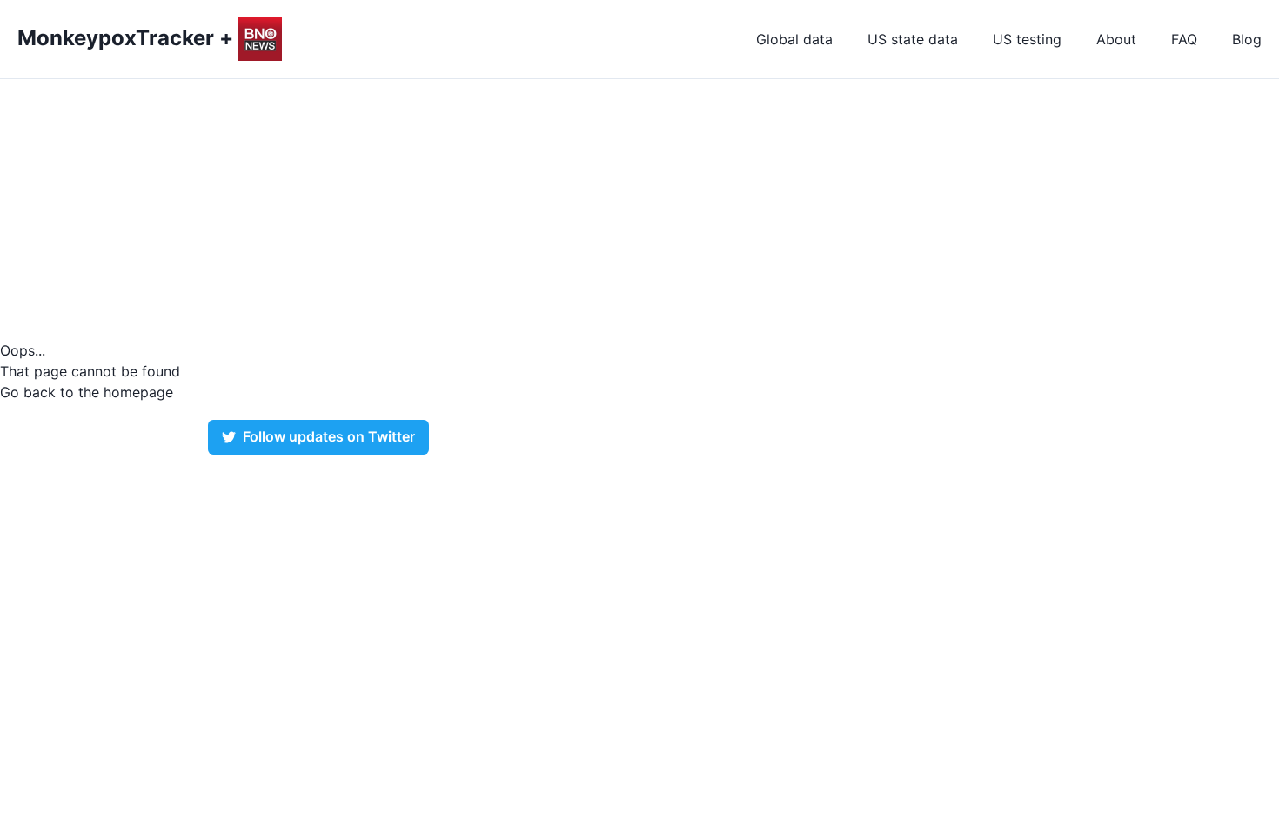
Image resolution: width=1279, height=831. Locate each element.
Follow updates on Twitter (329, 437)
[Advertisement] (639, 209)
